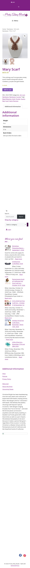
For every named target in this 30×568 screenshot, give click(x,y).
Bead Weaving (6, 99)
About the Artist (7, 386)
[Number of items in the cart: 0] (18, 6)
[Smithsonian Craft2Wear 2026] (8, 264)
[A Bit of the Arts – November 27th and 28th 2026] (8, 344)
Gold (13, 99)
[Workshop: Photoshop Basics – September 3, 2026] (8, 248)
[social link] (20, 555)
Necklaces (10, 29)
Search (7, 213)
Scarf (7, 101)
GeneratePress (15, 565)
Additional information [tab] (13, 106)
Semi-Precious (13, 101)
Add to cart (7, 90)
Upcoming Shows (7, 389)
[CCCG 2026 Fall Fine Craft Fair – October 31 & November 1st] (8, 303)
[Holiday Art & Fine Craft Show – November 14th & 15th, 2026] (8, 323)
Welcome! (5, 384)
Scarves (18, 97)
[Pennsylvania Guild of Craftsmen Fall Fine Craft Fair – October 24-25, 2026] (8, 281)
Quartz (23, 99)
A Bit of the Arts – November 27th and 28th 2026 (18, 344)
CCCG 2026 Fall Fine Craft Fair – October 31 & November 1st (18, 303)
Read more (18, 259)
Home (4, 29)
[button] (24, 36)
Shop (4, 374)
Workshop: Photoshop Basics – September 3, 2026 (18, 248)
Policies (4, 376)
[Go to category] (27, 224)
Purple (18, 99)
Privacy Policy (6, 379)
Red (3, 101)
